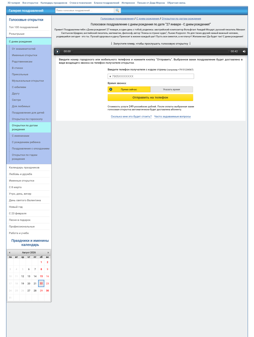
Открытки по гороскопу (27, 119)
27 (28, 290)
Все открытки (30, 2)
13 (28, 276)
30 (47, 290)
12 (22, 276)
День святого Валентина (25, 200)
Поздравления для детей (28, 112)
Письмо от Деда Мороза (151, 2)
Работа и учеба (19, 233)
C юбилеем (19, 87)
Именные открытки (24, 55)
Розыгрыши (16, 33)
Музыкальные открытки (28, 80)
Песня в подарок (20, 220)
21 (35, 283)
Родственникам (22, 61)
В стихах (17, 68)
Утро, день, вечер (20, 193)
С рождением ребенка (26, 142)
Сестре (16, 99)
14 (35, 276)
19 (22, 283)
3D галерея (14, 2)
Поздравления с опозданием (30, 148)
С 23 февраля (17, 213)
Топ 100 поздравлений (23, 27)
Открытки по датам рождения (181, 18)
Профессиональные (22, 226)
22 (41, 283)
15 (41, 276)
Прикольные (20, 74)
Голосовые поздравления (117, 18)
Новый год (16, 206)
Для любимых (21, 106)
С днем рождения (20, 41)
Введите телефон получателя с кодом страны (150, 69)
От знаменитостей (23, 48)
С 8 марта (15, 187)
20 (28, 283)
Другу (16, 93)
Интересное (128, 2)
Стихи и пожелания (81, 2)
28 (35, 290)
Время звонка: (117, 83)
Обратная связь (176, 2)
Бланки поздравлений (106, 2)
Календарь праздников (54, 2)
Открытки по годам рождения (24, 156)
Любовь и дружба (20, 174)
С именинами (20, 135)
